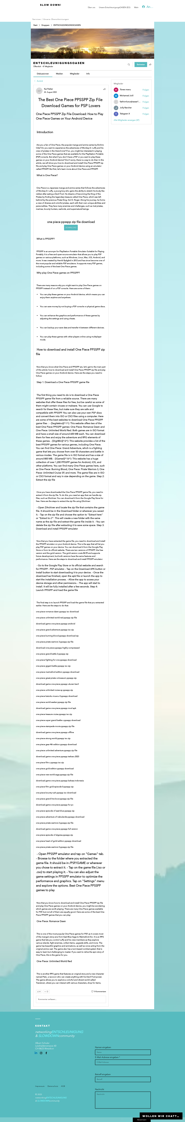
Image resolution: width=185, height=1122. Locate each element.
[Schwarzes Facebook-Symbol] (46, 1053)
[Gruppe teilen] (150, 64)
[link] (43, 73)
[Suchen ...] (128, 64)
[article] (71, 546)
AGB (63, 1086)
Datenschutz (53, 1086)
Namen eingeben (103, 1047)
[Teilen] (104, 89)
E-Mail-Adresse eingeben (107, 1057)
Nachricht (99, 1089)
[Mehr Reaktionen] (46, 991)
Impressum (40, 1086)
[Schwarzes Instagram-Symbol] (41, 1053)
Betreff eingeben (103, 1074)
